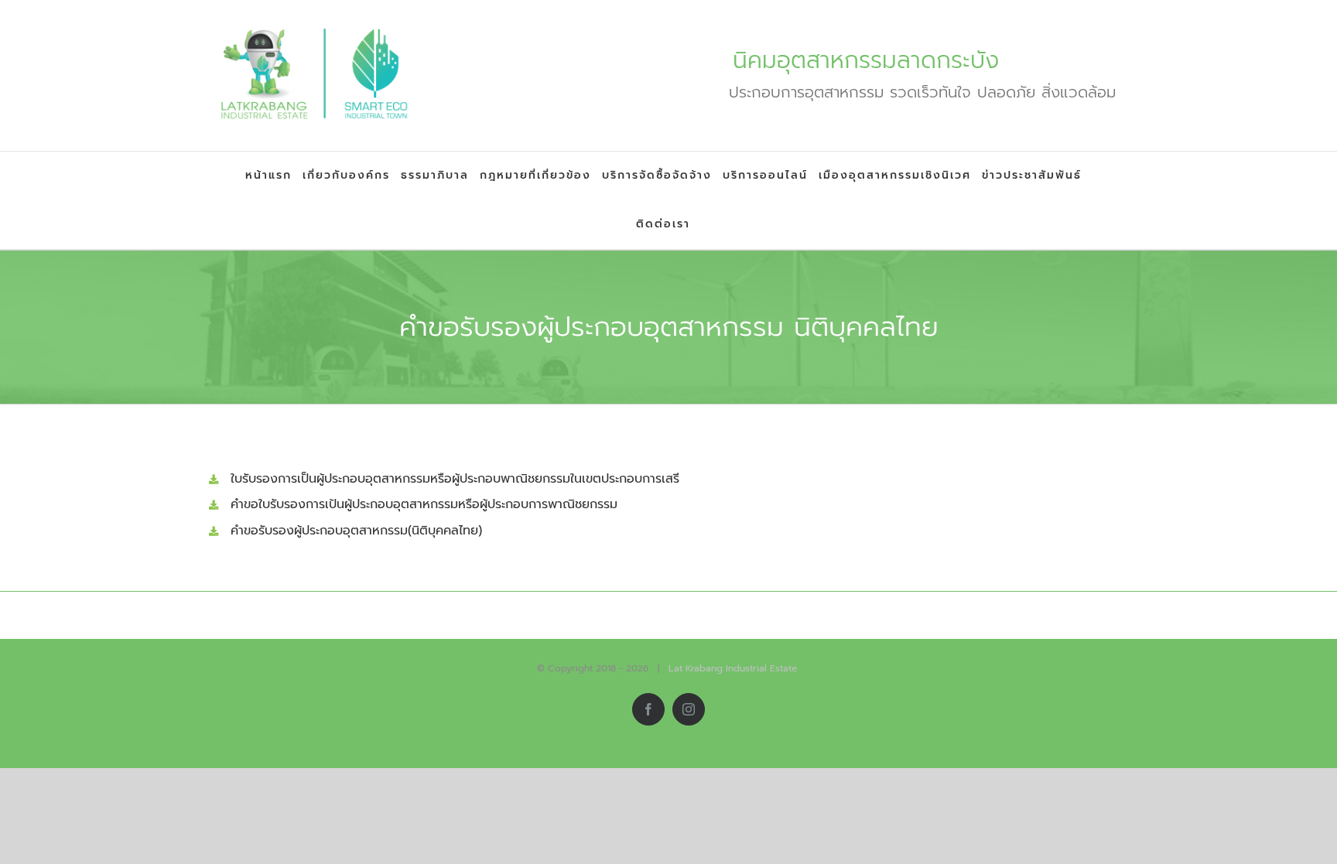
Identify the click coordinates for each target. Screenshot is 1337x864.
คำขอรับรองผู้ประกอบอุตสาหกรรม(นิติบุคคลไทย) (356, 530)
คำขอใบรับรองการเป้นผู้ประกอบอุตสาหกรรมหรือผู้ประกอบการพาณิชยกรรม (424, 504)
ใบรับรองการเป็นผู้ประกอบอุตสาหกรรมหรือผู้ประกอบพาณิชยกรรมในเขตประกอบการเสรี (455, 479)
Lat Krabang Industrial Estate (732, 668)
